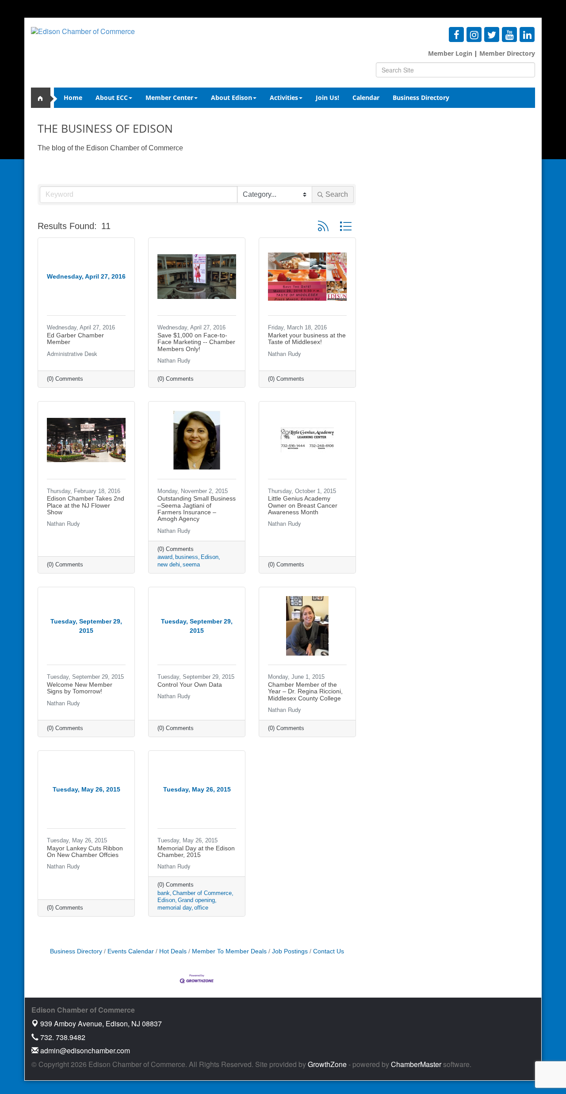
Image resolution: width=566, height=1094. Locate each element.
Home (73, 97)
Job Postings (290, 951)
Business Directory (421, 97)
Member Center (169, 97)
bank (163, 893)
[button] (323, 226)
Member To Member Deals (229, 951)
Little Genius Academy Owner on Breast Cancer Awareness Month (302, 505)
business (186, 557)
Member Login (450, 53)
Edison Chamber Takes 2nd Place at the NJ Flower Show (85, 505)
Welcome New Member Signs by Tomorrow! (79, 688)
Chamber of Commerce (202, 893)
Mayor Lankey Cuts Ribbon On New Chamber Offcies (85, 851)
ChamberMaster (416, 1064)
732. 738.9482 (61, 1037)
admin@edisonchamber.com (84, 1050)
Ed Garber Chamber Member (75, 338)
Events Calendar (130, 951)
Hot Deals (173, 951)
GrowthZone (327, 1064)
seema (191, 564)
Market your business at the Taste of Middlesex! (307, 338)
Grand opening (196, 900)
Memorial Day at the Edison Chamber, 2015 (196, 851)
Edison (209, 557)
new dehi (168, 564)
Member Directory (506, 53)
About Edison (231, 97)
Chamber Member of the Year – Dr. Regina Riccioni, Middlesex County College (305, 691)
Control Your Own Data (189, 684)
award (164, 557)
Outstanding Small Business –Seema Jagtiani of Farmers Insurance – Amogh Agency (196, 508)
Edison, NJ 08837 (101, 1023)
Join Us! (327, 97)
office (201, 907)
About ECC (112, 97)
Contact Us (328, 951)
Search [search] (336, 194)
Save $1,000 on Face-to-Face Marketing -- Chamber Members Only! (196, 342)
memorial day (174, 907)
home (44, 98)
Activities (284, 97)
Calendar (365, 97)
